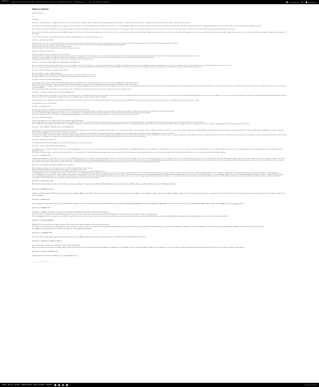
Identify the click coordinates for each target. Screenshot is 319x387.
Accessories (105, 2)
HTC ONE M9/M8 (97, 2)
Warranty (49, 384)
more (89, 2)
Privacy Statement (39, 384)
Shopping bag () (312, 2)
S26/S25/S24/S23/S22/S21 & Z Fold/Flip (45, 2)
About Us (10, 384)
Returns (17, 384)
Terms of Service (26, 384)
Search (4, 384)
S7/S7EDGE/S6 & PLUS (79, 2)
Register (296, 2)
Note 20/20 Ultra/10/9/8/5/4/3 (64, 2)
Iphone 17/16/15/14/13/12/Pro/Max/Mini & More (22, 2)
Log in (290, 2)
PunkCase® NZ (314, 385)
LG (86, 2)
